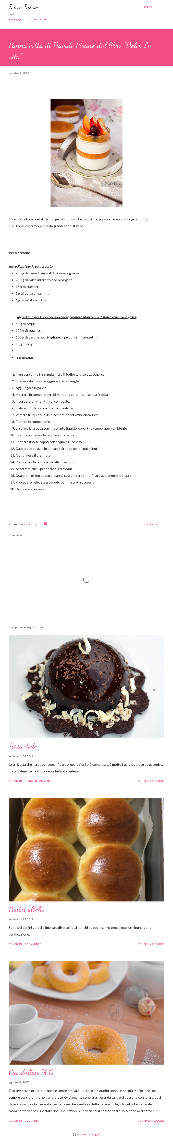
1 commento (33, 944)
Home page (15, 19)
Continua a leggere (151, 781)
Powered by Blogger (89, 1134)
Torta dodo (23, 746)
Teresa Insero (23, 7)
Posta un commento (38, 781)
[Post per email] (45, 524)
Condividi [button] (153, 524)
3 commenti (32, 1120)
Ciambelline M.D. (32, 1072)
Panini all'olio (27, 909)
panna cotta (31, 524)
